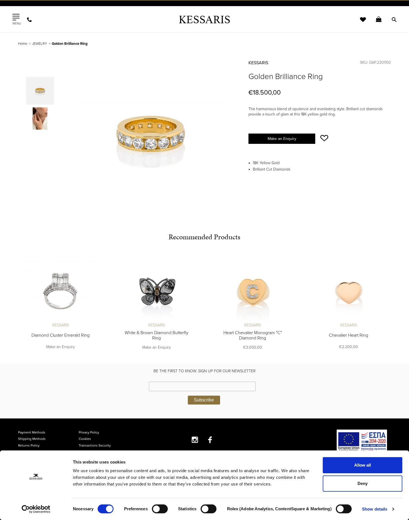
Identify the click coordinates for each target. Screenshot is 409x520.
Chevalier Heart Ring (348, 335)
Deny (363, 483)
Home (22, 43)
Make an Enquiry (282, 138)
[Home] (204, 19)
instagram (194, 439)
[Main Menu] (16, 17)
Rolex (328, 9)
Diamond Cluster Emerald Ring (60, 335)
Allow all (362, 465)
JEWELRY (39, 43)
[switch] (160, 508)
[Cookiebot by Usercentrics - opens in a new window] (36, 509)
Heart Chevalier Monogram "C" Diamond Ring (252, 335)
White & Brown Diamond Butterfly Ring (156, 335)
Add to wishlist (324, 138)
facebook (210, 439)
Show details (374, 509)
